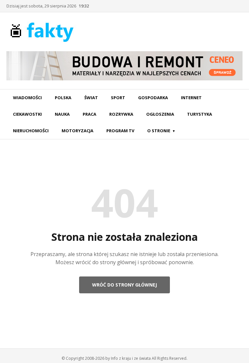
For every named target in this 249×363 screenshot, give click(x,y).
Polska (63, 97)
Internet (191, 97)
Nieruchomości (31, 131)
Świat (91, 97)
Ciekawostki (27, 114)
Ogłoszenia (160, 114)
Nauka (62, 114)
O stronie (158, 131)
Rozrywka (121, 114)
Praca (89, 114)
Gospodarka (153, 97)
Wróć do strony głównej (124, 285)
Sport (118, 97)
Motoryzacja (77, 131)
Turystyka (199, 114)
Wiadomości (27, 97)
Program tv (120, 131)
